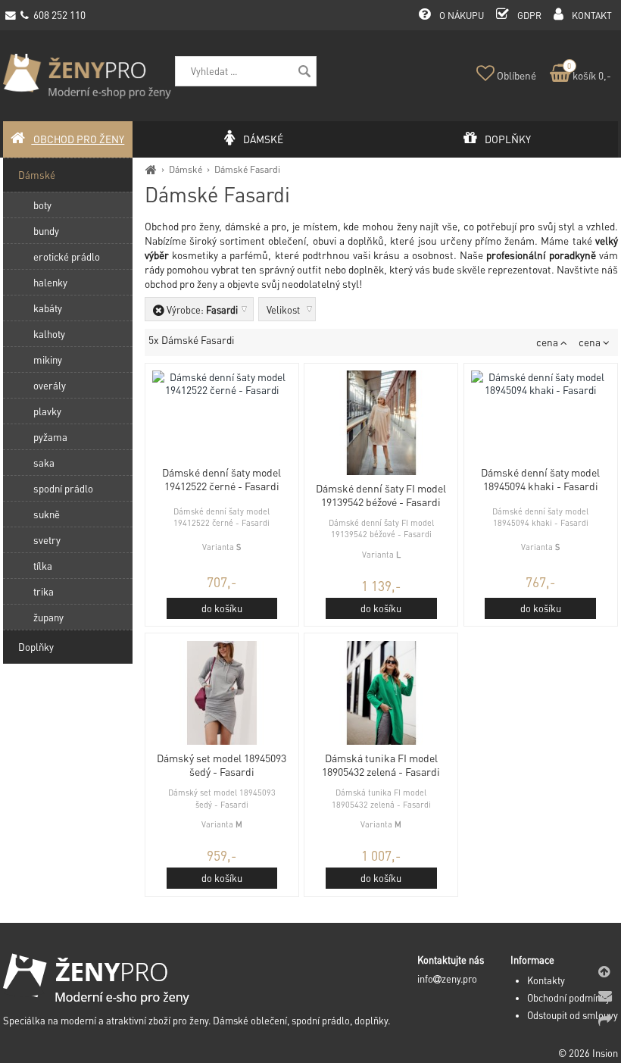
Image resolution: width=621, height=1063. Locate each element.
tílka (42, 565)
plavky (47, 411)
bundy (46, 230)
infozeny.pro (447, 979)
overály (49, 385)
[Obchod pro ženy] (151, 169)
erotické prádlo (66, 256)
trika (43, 591)
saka (44, 462)
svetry (47, 539)
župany (48, 617)
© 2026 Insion (588, 1053)
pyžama (50, 436)
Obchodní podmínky (568, 998)
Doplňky (36, 646)
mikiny (47, 359)
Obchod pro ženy (77, 139)
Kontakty (546, 980)
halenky (50, 282)
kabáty (47, 308)
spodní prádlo (63, 488)
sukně (46, 514)
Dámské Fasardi (247, 169)
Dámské (185, 169)
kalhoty (49, 333)
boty (42, 205)
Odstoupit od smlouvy (572, 1015)
